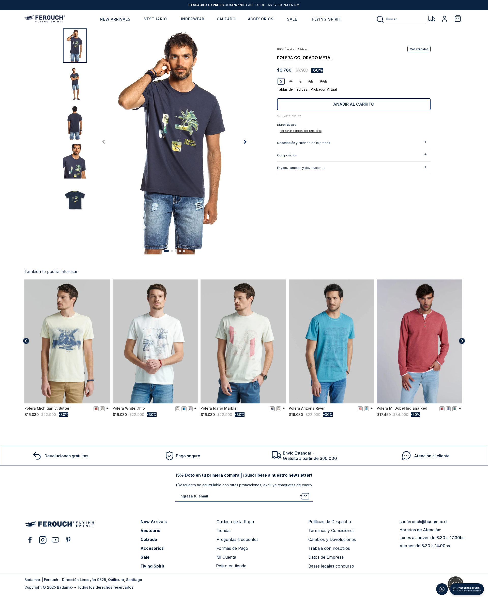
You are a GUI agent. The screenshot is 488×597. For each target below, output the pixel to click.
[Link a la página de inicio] (281, 49)
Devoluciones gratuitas (66, 455)
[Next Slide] (462, 341)
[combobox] (400, 19)
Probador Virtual (324, 89)
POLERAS (303, 49)
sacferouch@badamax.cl (423, 521)
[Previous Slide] (26, 341)
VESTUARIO (292, 49)
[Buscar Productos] (381, 19)
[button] (419, 49)
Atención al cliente (432, 455)
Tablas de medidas (292, 89)
